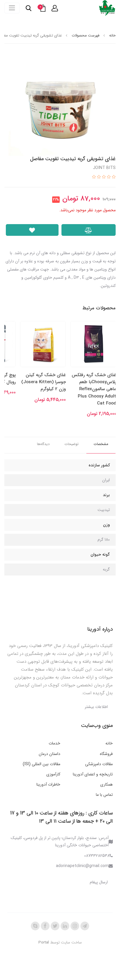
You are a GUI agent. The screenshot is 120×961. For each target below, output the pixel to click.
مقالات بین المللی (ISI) (41, 764)
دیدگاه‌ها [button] (43, 444)
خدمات (54, 743)
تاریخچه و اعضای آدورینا (93, 774)
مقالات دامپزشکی (99, 764)
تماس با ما (104, 794)
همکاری (106, 784)
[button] (54, 8)
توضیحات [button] (72, 444)
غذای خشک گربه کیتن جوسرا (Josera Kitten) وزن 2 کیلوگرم (43, 382)
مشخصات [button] (101, 444)
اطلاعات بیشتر (96, 707)
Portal (43, 942)
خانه (109, 743)
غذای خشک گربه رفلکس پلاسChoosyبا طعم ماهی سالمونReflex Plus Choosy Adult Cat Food (94, 389)
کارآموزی (53, 774)
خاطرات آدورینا (48, 784)
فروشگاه (106, 754)
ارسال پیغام (99, 882)
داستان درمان (49, 754)
